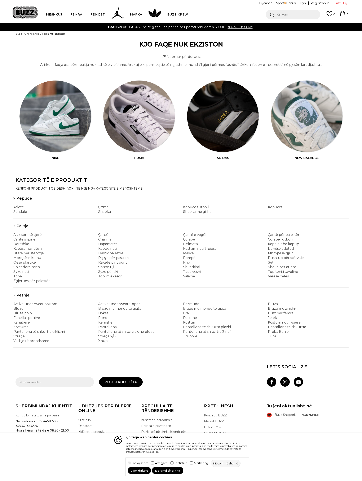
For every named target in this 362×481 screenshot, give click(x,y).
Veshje (23, 295)
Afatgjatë (161, 463)
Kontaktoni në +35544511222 (328, 27)
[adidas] (223, 116)
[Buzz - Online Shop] (25, 12)
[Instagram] (285, 382)
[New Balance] (307, 116)
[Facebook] (271, 382)
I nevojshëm (140, 463)
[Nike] (55, 116)
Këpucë (24, 198)
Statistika (181, 463)
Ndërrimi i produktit (92, 432)
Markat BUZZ (214, 421)
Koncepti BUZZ (215, 415)
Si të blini (84, 420)
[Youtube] (298, 382)
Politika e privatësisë (156, 426)
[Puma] (139, 116)
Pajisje (22, 226)
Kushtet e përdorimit (156, 420)
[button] (293, 14)
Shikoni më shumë (49, 27)
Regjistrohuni (320, 3)
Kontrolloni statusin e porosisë (37, 415)
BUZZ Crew (212, 427)
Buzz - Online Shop (27, 33)
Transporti (85, 426)
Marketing (201, 463)
